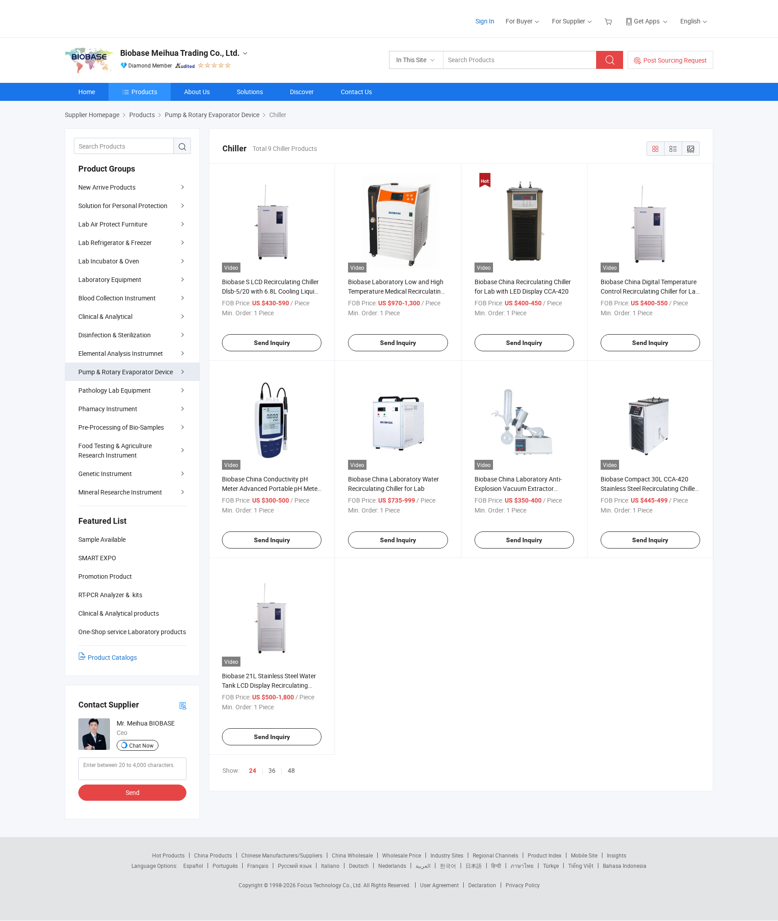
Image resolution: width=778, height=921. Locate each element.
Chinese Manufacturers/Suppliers (281, 855)
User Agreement (439, 885)
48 (291, 770)
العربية (423, 865)
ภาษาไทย (522, 865)
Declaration (482, 885)
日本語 (474, 865)
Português (225, 865)
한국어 (448, 865)
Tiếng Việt (580, 865)
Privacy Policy (523, 885)
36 (272, 770)
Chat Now (141, 745)
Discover (302, 91)
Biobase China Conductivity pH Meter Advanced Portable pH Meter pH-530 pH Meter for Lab (271, 488)
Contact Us (356, 91)
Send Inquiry (272, 342)
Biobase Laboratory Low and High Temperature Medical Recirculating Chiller (396, 291)
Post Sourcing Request (675, 60)
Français (257, 865)
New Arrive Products (107, 187)
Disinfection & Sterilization (114, 335)
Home (86, 91)
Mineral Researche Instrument (120, 492)
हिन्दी (496, 865)
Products (144, 91)
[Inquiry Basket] (609, 21)
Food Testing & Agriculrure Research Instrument (115, 450)
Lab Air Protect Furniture (112, 224)
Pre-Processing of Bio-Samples (121, 427)
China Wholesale (352, 855)
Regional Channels (495, 855)
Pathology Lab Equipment (114, 390)
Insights (616, 855)
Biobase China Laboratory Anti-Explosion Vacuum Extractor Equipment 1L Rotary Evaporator (520, 488)
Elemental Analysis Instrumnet (120, 353)
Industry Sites (446, 855)
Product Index (544, 855)
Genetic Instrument (105, 473)
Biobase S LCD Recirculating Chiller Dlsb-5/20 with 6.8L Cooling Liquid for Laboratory (270, 291)
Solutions (250, 91)
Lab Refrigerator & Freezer (115, 242)
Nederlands (392, 865)
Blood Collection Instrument (117, 298)
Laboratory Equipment (109, 279)
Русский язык (295, 865)
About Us (197, 91)
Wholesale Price (401, 855)
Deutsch (359, 865)
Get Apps (647, 21)
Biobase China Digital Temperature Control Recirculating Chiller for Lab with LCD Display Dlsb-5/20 (650, 291)
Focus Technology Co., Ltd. (330, 885)
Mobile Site (584, 855)
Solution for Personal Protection (122, 205)
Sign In (484, 21)
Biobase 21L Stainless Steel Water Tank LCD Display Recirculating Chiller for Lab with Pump (269, 685)
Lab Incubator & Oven (108, 261)
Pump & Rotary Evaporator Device (125, 371)
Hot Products (168, 855)
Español (193, 865)
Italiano (330, 865)
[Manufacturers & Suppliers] (123, 17)
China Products (213, 855)
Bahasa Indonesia (625, 865)
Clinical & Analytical (105, 316)
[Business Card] (182, 705)
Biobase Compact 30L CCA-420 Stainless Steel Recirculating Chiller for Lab (649, 488)
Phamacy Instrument (107, 408)
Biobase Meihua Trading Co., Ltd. (180, 53)
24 (252, 770)
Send (133, 792)
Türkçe (551, 865)
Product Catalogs (112, 657)
